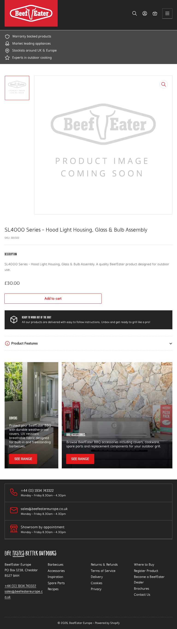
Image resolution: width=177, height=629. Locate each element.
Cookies (96, 583)
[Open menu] (167, 13)
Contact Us (142, 594)
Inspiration (55, 577)
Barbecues (55, 564)
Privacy (96, 589)
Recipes (53, 589)
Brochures (141, 588)
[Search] (135, 13)
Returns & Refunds (104, 564)
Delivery (97, 577)
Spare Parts (56, 583)
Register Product (146, 571)
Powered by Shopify (107, 623)
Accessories (56, 571)
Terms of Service (103, 571)
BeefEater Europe (80, 623)
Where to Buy (144, 564)
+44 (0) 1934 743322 (20, 586)
